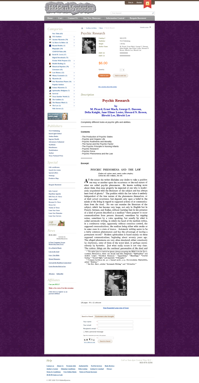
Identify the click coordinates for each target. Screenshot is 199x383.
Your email (87, 325)
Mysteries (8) (56, 78)
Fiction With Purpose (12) (61, 60)
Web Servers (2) (57, 108)
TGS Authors (56, 36)
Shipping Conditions (68, 369)
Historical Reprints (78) (60, 66)
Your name (87, 322)
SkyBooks (52, 145)
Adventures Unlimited (56, 142)
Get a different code (89, 342)
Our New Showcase (92, 18)
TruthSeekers (53, 150)
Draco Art (52, 205)
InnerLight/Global (55, 134)
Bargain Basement (55, 185)
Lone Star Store (54, 210)
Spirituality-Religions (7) (61, 90)
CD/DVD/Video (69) (59, 51)
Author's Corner (52, 369)
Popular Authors (58, 84)
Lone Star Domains (55, 213)
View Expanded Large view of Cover (116, 308)
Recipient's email (89, 328)
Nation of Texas (54, 208)
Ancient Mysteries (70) (60, 39)
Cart (60, 18)
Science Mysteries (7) (59, 87)
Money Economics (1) (59, 75)
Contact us (50, 366)
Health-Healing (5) (58, 63)
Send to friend (87, 316)
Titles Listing (82, 369)
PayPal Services (96, 366)
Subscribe (59, 274)
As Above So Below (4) (60, 42)
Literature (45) (57, 69)
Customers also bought (104, 316)
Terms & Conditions (54, 372)
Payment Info (71, 366)
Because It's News (55, 202)
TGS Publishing (54, 131)
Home (50, 18)
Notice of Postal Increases (88, 372)
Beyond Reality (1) (58, 45)
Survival (55, 93)
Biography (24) (57, 48)
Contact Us (73, 18)
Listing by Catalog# (97, 369)
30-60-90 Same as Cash (55, 375)
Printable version (144, 27)
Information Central (115, 18)
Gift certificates (54, 167)
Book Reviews (109, 366)
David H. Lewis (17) (59, 54)
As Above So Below (91, 28)
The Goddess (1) (58, 99)
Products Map (54, 178)
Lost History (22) (58, 72)
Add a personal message (94, 332)
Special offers (53, 173)
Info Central (53, 191)
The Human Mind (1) (59, 102)
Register (139, 2)
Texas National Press (56, 156)
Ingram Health (54, 139)
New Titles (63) (57, 33)
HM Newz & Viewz (55, 196)
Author (51, 153)
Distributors (53, 147)
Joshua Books (53, 136)
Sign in (130, 2)
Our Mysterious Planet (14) (61, 81)
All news (52, 274)
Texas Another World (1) (60, 96)
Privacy (109, 369)
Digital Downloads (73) (60, 57)
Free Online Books (70, 372)
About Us (60, 366)
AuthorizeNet (83, 366)
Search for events (55, 170)
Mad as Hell (53, 199)
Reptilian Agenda (55, 194)
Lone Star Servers (55, 216)
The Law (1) (56, 105)
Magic (101, 28)
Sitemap (51, 176)
